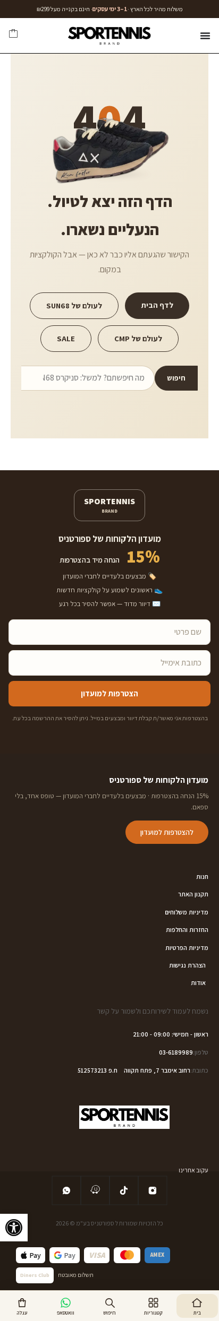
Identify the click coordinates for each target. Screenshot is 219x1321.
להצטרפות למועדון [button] (166, 832)
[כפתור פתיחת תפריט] (205, 35)
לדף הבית (157, 305)
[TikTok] (124, 1190)
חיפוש (176, 378)
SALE (66, 338)
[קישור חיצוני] (95, 1190)
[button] (14, 1227)
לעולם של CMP (138, 338)
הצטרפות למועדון (109, 693)
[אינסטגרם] (152, 1190)
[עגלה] (13, 35)
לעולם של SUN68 (74, 305)
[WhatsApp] (66, 1190)
